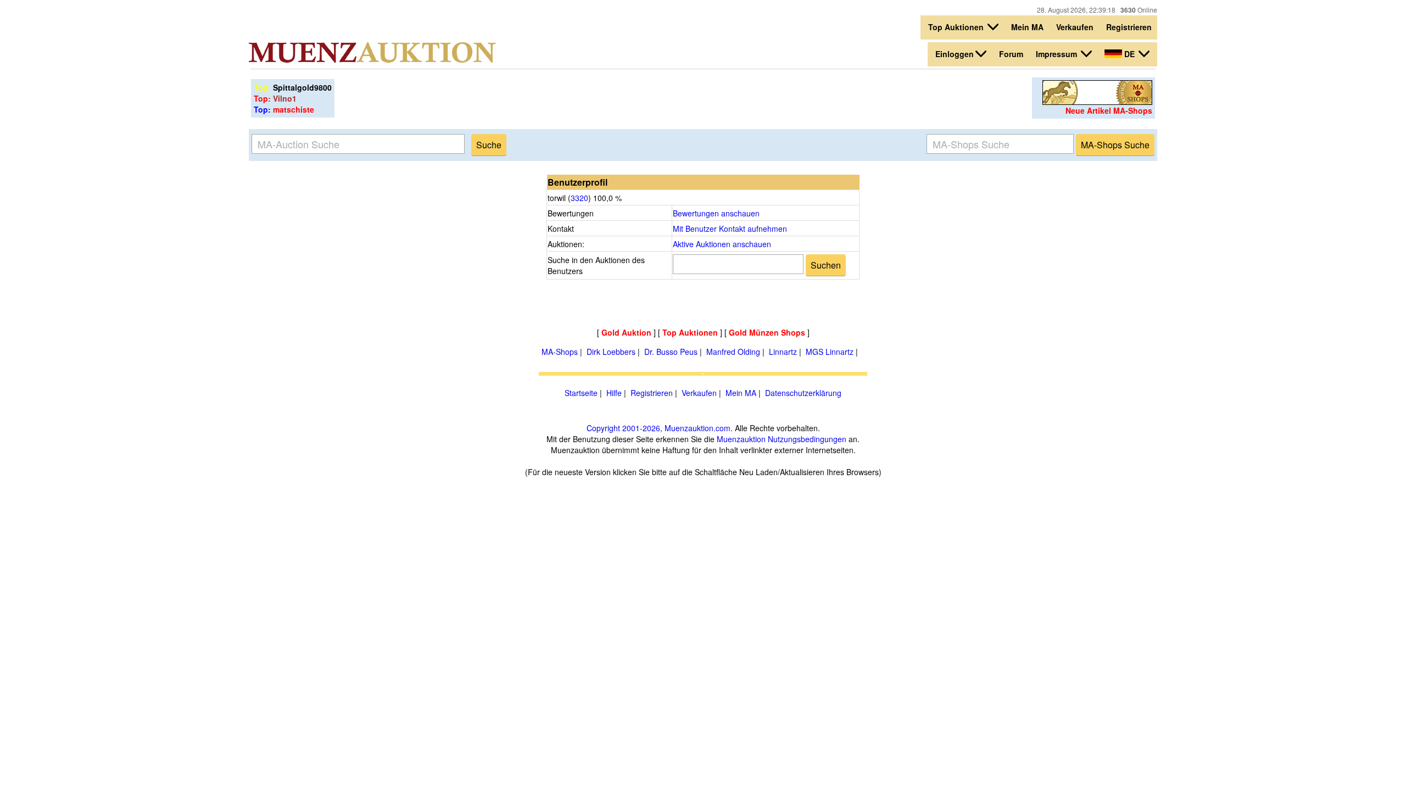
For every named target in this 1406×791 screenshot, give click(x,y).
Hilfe (614, 392)
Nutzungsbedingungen (807, 438)
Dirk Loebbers (611, 351)
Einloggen (954, 53)
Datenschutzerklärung (803, 392)
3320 (579, 197)
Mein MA (1027, 26)
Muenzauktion (741, 438)
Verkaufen (1074, 26)
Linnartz (783, 351)
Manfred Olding (733, 351)
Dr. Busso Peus (671, 351)
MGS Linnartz (829, 351)
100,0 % (606, 197)
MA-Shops (560, 351)
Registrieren (1129, 26)
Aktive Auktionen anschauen (722, 243)
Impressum (1057, 53)
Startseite (581, 392)
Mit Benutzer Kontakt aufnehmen (730, 228)
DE (1129, 53)
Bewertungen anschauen (716, 213)
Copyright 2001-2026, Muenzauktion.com (658, 427)
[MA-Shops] (1097, 101)
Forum (1011, 53)
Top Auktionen (957, 26)
